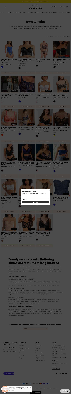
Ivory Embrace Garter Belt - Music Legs (17, 388)
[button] (35, 199)
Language (24, 197)
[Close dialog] (49, 190)
